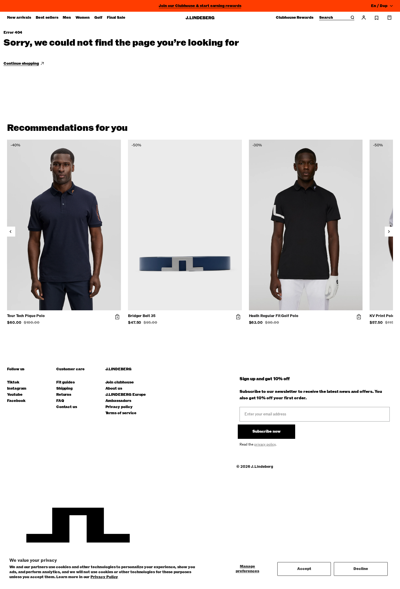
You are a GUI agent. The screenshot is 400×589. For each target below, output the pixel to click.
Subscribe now (266, 431)
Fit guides (65, 382)
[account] (363, 17)
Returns (63, 395)
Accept (304, 568)
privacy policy (265, 444)
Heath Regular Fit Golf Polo (273, 316)
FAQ (60, 401)
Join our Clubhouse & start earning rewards (200, 5)
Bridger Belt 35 (141, 316)
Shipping (64, 389)
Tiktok (13, 382)
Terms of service (120, 413)
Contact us (66, 407)
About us (113, 389)
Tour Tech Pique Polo (26, 316)
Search (326, 18)
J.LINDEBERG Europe (125, 395)
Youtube (15, 395)
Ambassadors (118, 401)
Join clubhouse (119, 382)
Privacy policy (119, 407)
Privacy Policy (104, 577)
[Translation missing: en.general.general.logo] (200, 17)
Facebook (16, 401)
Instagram (16, 389)
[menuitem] (19, 17)
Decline (360, 568)
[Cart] (389, 17)
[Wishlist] (376, 18)
